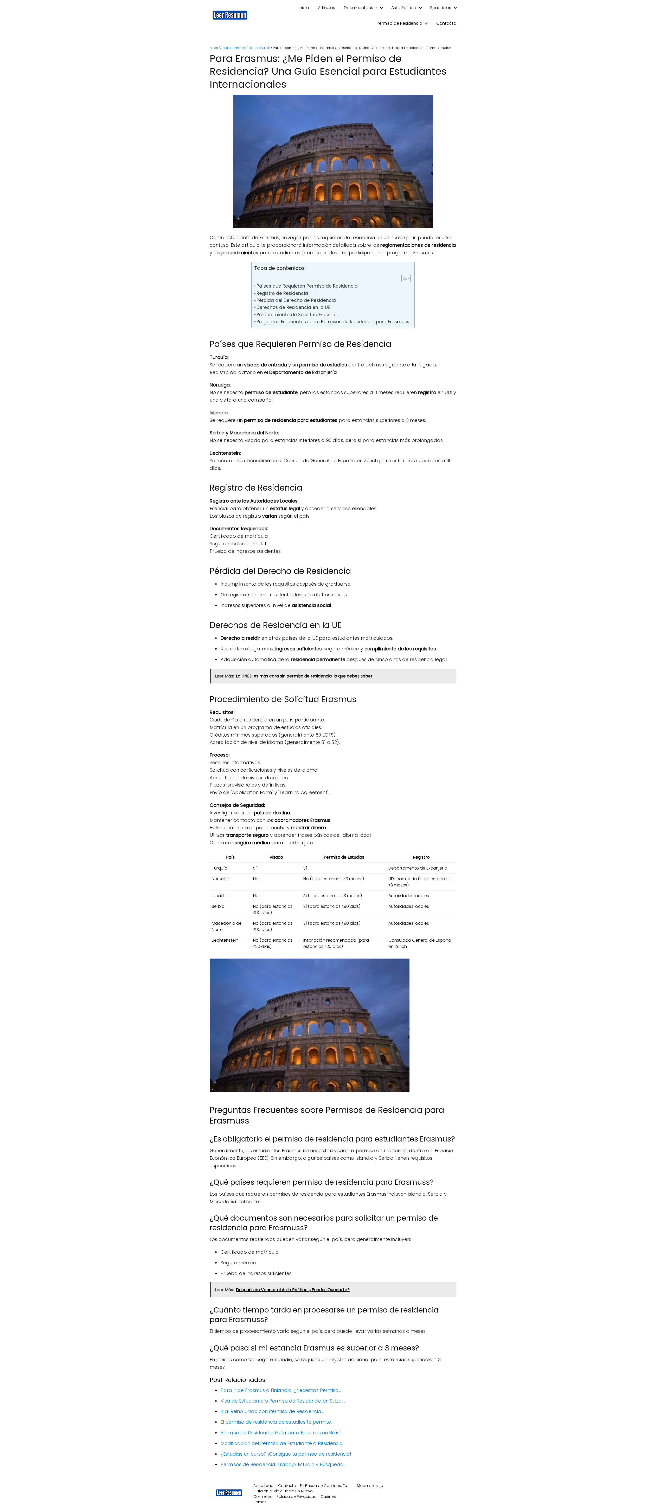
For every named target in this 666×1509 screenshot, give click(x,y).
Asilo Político (403, 8)
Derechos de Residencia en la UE (293, 307)
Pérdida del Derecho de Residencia (296, 300)
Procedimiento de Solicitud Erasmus (297, 315)
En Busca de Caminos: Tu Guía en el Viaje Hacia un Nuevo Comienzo (300, 1491)
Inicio (304, 8)
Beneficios (440, 8)
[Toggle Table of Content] (403, 278)
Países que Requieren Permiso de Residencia (307, 286)
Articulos (326, 8)
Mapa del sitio (370, 1485)
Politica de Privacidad (297, 1496)
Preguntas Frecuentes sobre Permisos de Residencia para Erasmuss (333, 322)
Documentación (360, 8)
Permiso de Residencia (399, 23)
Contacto (446, 23)
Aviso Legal (263, 1485)
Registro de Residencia (282, 293)
